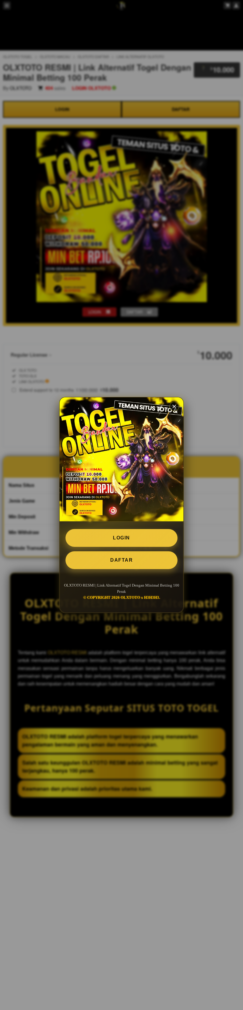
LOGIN (121, 537)
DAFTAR (121, 560)
